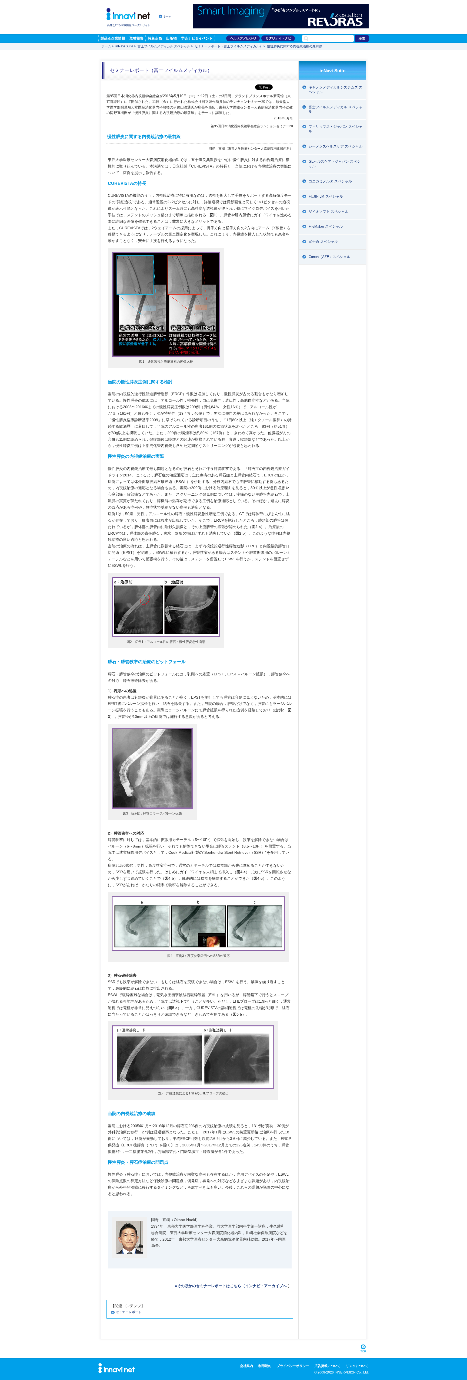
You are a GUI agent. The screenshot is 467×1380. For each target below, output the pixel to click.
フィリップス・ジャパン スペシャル (335, 129)
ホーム (167, 16)
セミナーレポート (129, 1312)
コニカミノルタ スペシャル (330, 181)
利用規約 (264, 1366)
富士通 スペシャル (323, 242)
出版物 (171, 38)
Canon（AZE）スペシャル (329, 257)
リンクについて (357, 1366)
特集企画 (155, 38)
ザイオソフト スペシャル (328, 212)
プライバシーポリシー (293, 1366)
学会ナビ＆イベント (197, 38)
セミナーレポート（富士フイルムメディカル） (229, 46)
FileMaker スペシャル (326, 226)
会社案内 (246, 1366)
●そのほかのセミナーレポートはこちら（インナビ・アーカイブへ (231, 1286)
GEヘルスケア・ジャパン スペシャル (335, 163)
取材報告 (136, 38)
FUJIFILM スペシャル (326, 196)
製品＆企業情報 (113, 38)
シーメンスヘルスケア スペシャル (335, 146)
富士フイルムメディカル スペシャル (164, 46)
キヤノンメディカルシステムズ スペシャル (335, 89)
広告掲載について (328, 1366)
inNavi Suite (124, 46)
